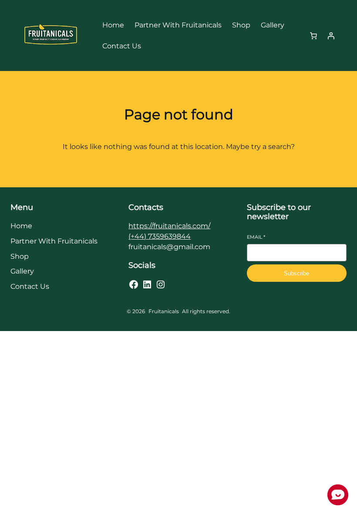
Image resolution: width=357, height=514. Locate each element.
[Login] (331, 35)
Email (256, 237)
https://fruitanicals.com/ (169, 226)
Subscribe (296, 273)
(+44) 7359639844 (159, 236)
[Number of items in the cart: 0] (313, 35)
